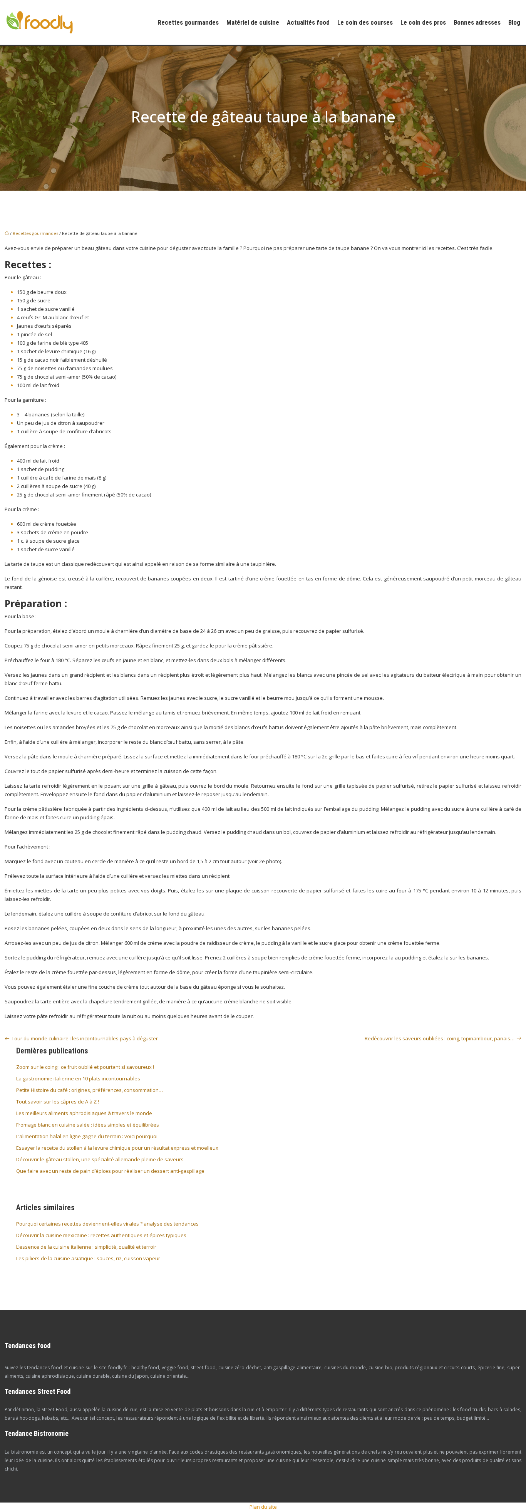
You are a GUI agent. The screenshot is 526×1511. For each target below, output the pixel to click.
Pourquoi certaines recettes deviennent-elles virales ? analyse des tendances (107, 1223)
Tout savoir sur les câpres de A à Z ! (57, 1101)
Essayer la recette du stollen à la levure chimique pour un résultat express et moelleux (117, 1147)
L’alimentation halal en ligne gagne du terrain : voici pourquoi (86, 1136)
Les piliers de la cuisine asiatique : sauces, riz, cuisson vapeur (88, 1258)
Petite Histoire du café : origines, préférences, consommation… (89, 1090)
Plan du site (263, 1506)
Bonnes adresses (477, 22)
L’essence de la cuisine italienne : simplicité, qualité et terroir (86, 1246)
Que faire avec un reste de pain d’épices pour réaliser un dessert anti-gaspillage (110, 1170)
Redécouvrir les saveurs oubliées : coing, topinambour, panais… (439, 1038)
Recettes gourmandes (188, 22)
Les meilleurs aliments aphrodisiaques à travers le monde (84, 1113)
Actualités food (308, 22)
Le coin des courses (365, 22)
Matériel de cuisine (252, 22)
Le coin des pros (423, 22)
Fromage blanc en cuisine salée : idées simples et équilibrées (87, 1124)
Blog (514, 22)
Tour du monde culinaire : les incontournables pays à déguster (85, 1038)
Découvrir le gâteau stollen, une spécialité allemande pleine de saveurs (100, 1159)
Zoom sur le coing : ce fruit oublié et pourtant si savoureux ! (85, 1066)
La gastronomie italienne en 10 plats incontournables (78, 1078)
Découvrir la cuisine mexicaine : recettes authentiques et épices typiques (101, 1235)
